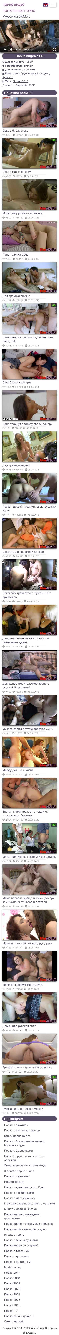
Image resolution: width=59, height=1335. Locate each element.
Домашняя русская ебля (19, 1026)
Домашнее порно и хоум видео (25, 1165)
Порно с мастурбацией (20, 1198)
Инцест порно (13, 1181)
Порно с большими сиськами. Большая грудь (24, 1143)
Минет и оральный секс (20, 1209)
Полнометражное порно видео (25, 1229)
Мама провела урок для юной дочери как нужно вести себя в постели (28, 900)
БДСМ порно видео (17, 1136)
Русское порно (14, 1234)
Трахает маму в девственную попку (27, 1067)
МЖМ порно (12, 1267)
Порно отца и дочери (18, 1316)
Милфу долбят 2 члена (18, 770)
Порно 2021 (12, 1294)
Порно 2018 (20, 81)
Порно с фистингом (17, 1261)
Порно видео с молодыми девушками (22, 1216)
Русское (7, 77)
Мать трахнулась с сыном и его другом (29, 856)
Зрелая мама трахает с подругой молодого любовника (25, 813)
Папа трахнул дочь (15, 254)
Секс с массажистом (16, 171)
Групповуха (28, 73)
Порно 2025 (12, 1299)
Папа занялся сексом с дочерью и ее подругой (28, 339)
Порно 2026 (12, 1305)
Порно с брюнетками (18, 1150)
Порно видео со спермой (21, 1245)
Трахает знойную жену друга (22, 984)
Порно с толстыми (16, 1251)
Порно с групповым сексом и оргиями (24, 1158)
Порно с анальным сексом (22, 1130)
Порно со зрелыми (17, 1176)
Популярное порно (18, 11)
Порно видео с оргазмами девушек (28, 1223)
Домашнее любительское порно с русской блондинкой (25, 685)
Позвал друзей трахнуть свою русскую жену (29, 508)
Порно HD (11, 1310)
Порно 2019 (12, 1283)
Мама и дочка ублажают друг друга (27, 943)
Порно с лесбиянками (19, 1192)
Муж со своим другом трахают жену (27, 728)
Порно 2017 (12, 1272)
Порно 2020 (12, 1289)
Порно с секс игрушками (21, 1240)
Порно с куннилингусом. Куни (24, 1187)
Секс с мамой (13, 1321)
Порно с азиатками (17, 1125)
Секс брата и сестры (16, 382)
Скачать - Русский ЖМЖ (18, 85)
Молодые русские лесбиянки (22, 213)
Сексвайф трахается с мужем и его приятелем (26, 595)
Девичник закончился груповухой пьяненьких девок (25, 640)
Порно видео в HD (29, 56)
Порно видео (13, 4)
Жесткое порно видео (19, 1171)
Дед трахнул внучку (16, 296)
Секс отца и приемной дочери (23, 551)
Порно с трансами (16, 1256)
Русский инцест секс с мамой (22, 1108)
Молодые (43, 73)
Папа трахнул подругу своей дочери (27, 424)
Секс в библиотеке (15, 130)
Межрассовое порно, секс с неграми (29, 1203)
